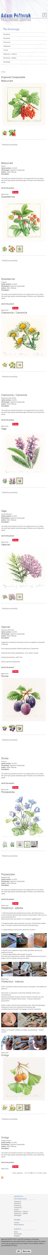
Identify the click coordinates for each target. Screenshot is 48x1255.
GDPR (22, 1239)
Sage (4, 429)
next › (41, 1173)
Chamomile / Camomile (14, 313)
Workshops (18, 1234)
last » (45, 1173)
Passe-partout (19, 1225)
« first (14, 1173)
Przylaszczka (8, 792)
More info (26, 1251)
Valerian (5, 544)
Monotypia (6, 62)
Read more (4, 194)
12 (36, 1173)
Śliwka (4, 676)
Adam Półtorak (11, 172)
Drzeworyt (6, 42)
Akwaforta (6, 35)
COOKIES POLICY (12, 1239)
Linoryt (5, 50)
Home (3, 72)
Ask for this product (7, 188)
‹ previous (19, 1173)
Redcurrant (7, 81)
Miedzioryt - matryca (10, 54)
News (16, 1232)
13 (38, 1173)
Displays (17, 1236)
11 (33, 1173)
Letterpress (7, 46)
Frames (16, 1223)
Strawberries (8, 197)
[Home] (16, 21)
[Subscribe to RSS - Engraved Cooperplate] (2, 1178)
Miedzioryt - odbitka (9, 58)
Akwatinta (6, 38)
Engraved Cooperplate (17, 170)
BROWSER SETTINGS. (10, 1246)
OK (18, 1251)
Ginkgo (5, 1055)
